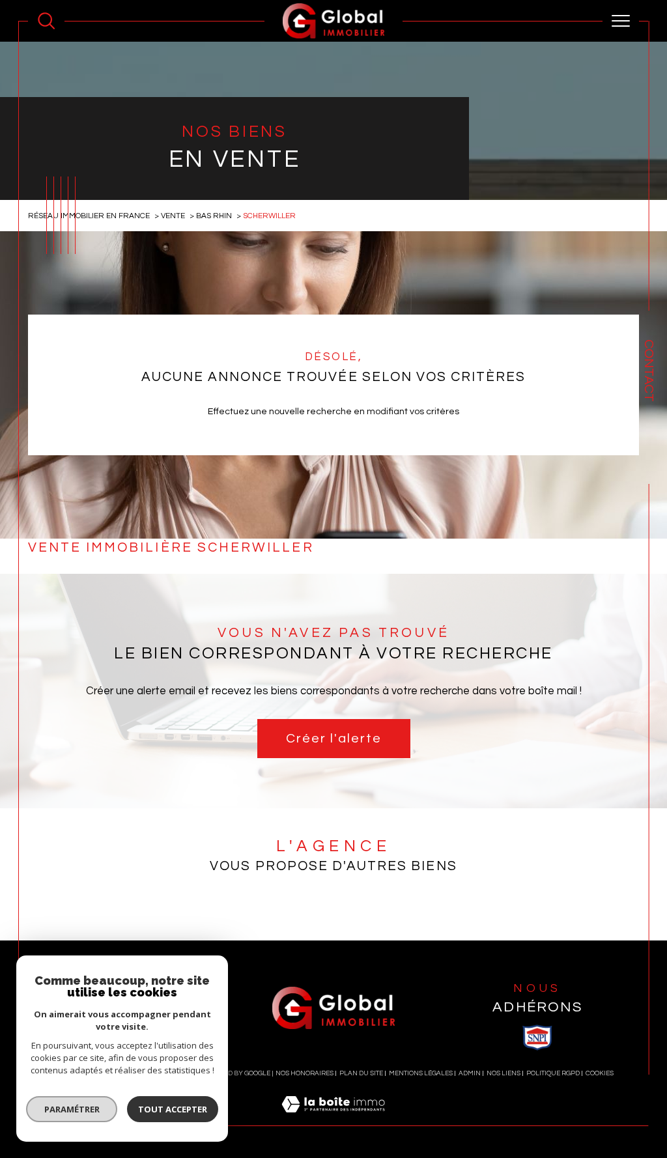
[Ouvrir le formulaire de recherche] (46, 21)
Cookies (600, 1073)
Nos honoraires (305, 1073)
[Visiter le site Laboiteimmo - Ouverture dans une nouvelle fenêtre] (333, 1118)
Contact (648, 370)
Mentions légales (421, 1073)
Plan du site (361, 1073)
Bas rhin (214, 215)
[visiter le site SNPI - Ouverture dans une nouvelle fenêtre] (537, 1037)
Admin (470, 1073)
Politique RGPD (553, 1073)
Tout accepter (172, 1109)
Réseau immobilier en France (89, 215)
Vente (173, 215)
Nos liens (503, 1073)
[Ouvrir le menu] (621, 21)
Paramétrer (72, 1109)
